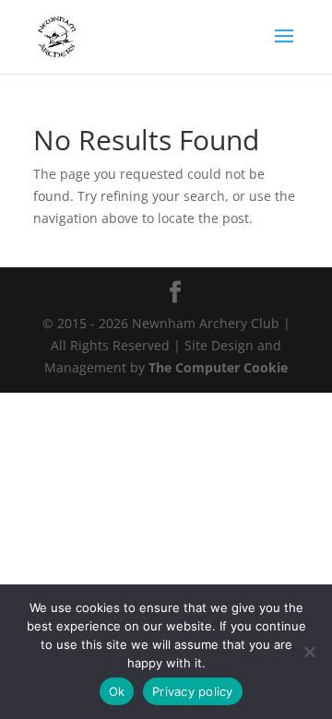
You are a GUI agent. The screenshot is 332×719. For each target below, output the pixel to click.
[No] (309, 651)
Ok (117, 691)
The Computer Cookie (218, 367)
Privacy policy (192, 691)
